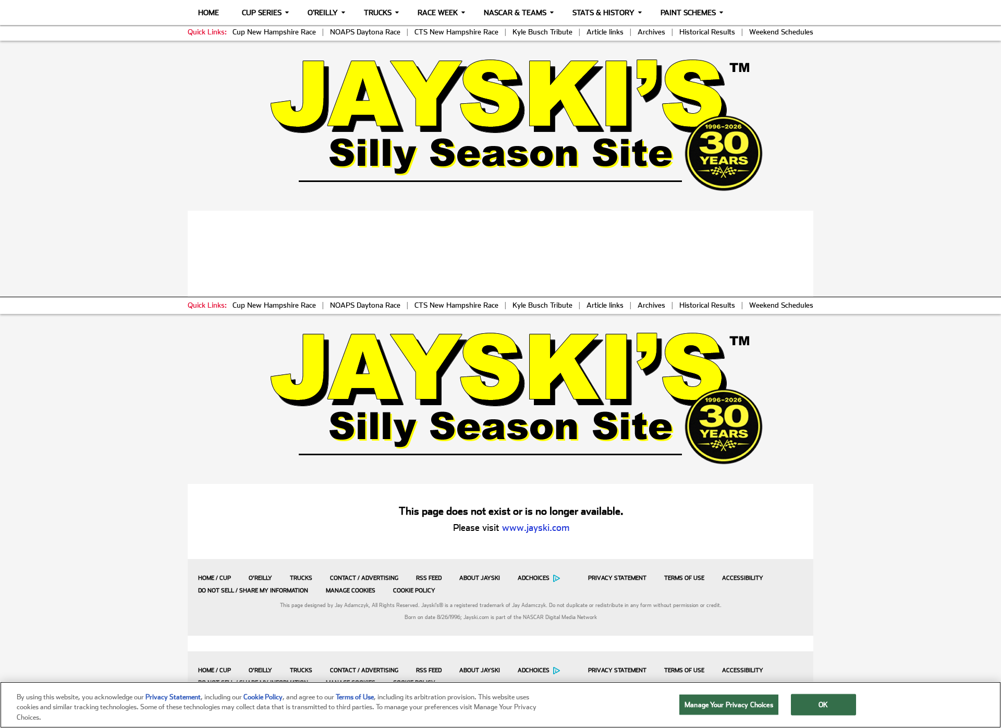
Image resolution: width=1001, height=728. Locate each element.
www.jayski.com (535, 527)
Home (208, 12)
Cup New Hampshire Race (274, 32)
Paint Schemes (688, 12)
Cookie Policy (414, 590)
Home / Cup (214, 578)
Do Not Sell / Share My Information (253, 590)
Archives (651, 32)
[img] (500, 125)
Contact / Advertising (364, 578)
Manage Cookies (350, 590)
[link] (501, 125)
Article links (605, 32)
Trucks (378, 12)
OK (823, 704)
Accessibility (742, 578)
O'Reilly (323, 12)
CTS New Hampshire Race (456, 32)
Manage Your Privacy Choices (729, 704)
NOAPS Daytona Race (365, 32)
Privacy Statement (617, 578)
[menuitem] (212, 578)
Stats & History (603, 12)
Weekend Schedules (781, 32)
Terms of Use (684, 578)
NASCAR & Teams (515, 12)
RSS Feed (429, 578)
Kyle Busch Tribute (542, 32)
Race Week (438, 12)
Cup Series (262, 12)
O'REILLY (260, 578)
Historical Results (707, 32)
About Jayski (479, 578)
